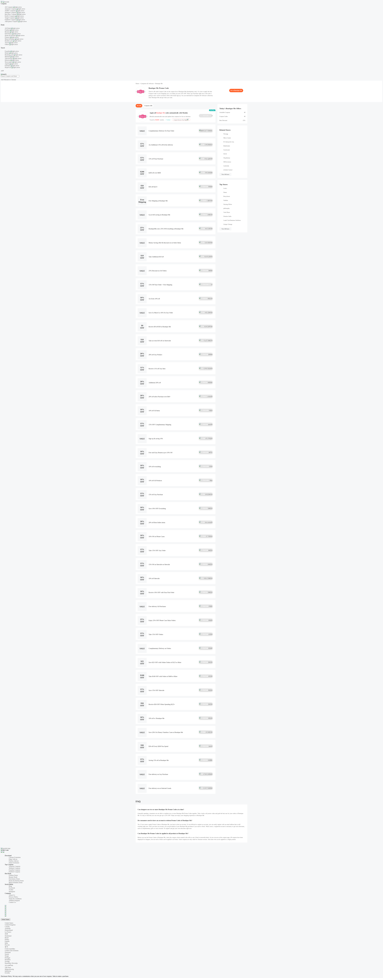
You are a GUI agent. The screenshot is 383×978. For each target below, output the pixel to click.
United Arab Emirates (11, 950)
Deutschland (9, 930)
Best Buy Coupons (11, 14)
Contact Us (12, 902)
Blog (10, 886)
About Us (12, 895)
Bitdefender (226, 146)
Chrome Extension (15, 857)
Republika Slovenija (11, 963)
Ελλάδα (7, 973)
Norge (7, 956)
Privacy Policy (13, 897)
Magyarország (9, 969)
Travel (7, 42)
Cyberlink (226, 166)
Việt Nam (8, 967)
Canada (7, 926)
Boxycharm (226, 196)
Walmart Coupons (11, 12)
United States (5, 919)
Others (7, 44)
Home (137, 83)
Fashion (7, 30)
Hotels (7, 53)
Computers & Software (147, 83)
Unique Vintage (227, 224)
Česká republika (10, 949)
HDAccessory (227, 162)
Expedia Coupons (14, 870)
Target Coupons (10, 18)
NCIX (225, 154)
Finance (7, 37)
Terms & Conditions (15, 899)
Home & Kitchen (10, 35)
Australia (7, 928)
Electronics (8, 33)
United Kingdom (10, 925)
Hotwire (7, 60)
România (7, 959)
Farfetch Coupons (10, 19)
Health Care (9, 41)
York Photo (226, 212)
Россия (7, 945)
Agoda (7, 64)
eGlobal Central (227, 170)
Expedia (7, 51)
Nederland (8, 936)
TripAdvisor (9, 58)
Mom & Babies (10, 39)
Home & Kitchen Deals (16, 881)
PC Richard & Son (228, 142)
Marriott (7, 56)
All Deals (8, 28)
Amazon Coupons (11, 9)
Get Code (207, 116)
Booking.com (9, 55)
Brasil (6, 938)
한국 (6, 947)
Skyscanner (8, 62)
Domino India (227, 216)
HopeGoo (8, 67)
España (7, 941)
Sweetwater (226, 150)
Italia (6, 943)
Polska (7, 939)
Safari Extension (14, 863)
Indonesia (8, 971)
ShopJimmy (226, 158)
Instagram (12, 891)
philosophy (226, 208)
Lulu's (225, 188)
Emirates (8, 65)
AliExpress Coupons (11, 21)
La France (8, 932)
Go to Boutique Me (236, 90)
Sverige (7, 961)
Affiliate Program (14, 900)
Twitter (11, 890)
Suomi (7, 954)
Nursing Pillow (227, 204)
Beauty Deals (13, 877)
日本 (6, 934)
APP (2, 71)
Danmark (8, 952)
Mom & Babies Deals (15, 882)
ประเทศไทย (9, 965)
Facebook (12, 888)
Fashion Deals (13, 875)
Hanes (225, 192)
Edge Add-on (13, 859)
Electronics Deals (14, 879)
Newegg (225, 134)
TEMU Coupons (10, 10)
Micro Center (227, 138)
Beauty (7, 32)
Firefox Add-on (14, 861)
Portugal (7, 958)
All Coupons (9, 7)
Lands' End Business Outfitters (232, 220)
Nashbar (225, 200)
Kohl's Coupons (10, 16)
